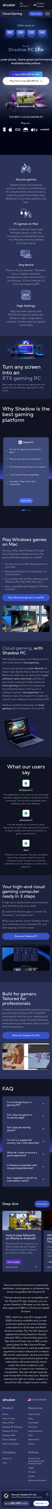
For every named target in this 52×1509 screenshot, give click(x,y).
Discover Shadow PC (26, 936)
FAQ (30, 1435)
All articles (42, 1204)
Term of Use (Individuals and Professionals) (36, 1461)
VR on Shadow (9, 1439)
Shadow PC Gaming (12, 1427)
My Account (24, 4)
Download (33, 1422)
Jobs (4, 1462)
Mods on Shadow (10, 1444)
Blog (30, 1418)
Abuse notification (37, 1480)
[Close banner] (47, 1494)
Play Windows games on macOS (26, 597)
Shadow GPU (8, 1435)
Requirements (35, 1431)
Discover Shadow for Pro (26, 1035)
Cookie (31, 1476)
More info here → (26, 89)
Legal (31, 1467)
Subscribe (26, 500)
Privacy (32, 1472)
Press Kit (32, 1427)
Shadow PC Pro (9, 1431)
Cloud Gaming (12, 13)
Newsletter (33, 1439)
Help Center (34, 1414)
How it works (8, 1418)
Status (31, 1444)
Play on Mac (8, 1422)
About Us (7, 1458)
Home (5, 1414)
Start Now (36, 13)
